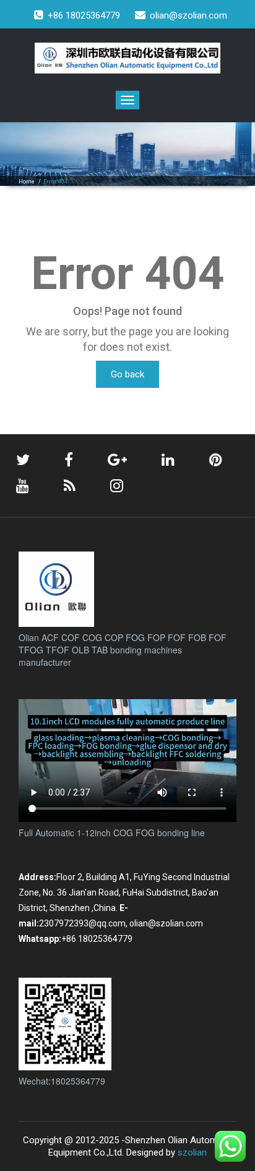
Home (27, 181)
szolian (192, 1152)
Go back (127, 374)
